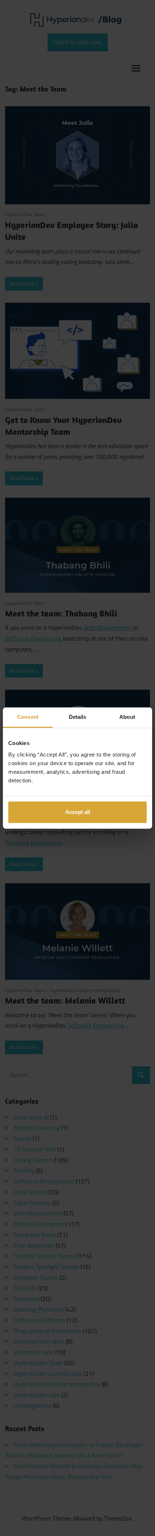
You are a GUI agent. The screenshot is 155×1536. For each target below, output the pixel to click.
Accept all (77, 812)
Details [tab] (78, 717)
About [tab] (127, 717)
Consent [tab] (28, 717)
